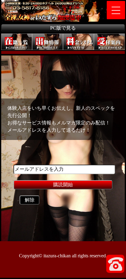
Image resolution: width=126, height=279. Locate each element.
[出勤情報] (47, 42)
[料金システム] (78, 42)
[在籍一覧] (16, 42)
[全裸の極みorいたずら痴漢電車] (20, 2)
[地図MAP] (109, 42)
